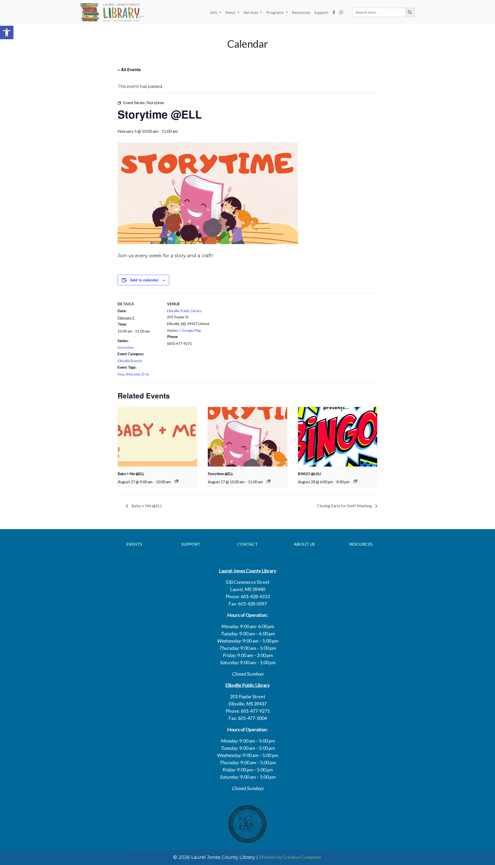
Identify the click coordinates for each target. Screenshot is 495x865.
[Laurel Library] (112, 12)
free (121, 374)
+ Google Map (190, 330)
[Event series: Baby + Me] (176, 481)
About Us (304, 544)
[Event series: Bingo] (355, 481)
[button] (6, 32)
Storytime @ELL (220, 473)
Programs (275, 12)
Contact (247, 544)
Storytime (126, 347)
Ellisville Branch (130, 361)
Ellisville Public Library (184, 311)
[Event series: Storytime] (268, 481)
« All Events (129, 69)
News (230, 12)
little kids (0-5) (137, 374)
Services (251, 12)
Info (214, 12)
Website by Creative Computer (290, 857)
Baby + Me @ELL (131, 473)
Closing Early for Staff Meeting (345, 505)
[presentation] (157, 436)
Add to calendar (144, 279)
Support (321, 12)
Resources (301, 12)
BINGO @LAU (309, 473)
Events (134, 544)
